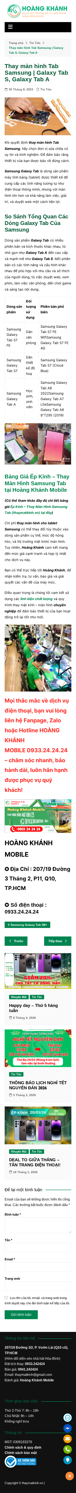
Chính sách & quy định (23, 1447)
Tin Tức (46, 89)
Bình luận (13, 1214)
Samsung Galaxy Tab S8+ (29, 924)
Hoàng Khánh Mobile (37, 1380)
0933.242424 (35, 1364)
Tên (8, 1240)
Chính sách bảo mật (21, 1453)
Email (10, 1259)
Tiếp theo (55, 941)
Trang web (12, 1278)
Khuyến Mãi (19, 997)
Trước (18, 941)
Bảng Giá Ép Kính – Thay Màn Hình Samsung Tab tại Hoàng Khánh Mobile (37, 483)
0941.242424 (28, 1369)
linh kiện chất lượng (36, 599)
